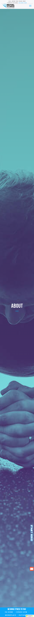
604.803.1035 (23, 2)
